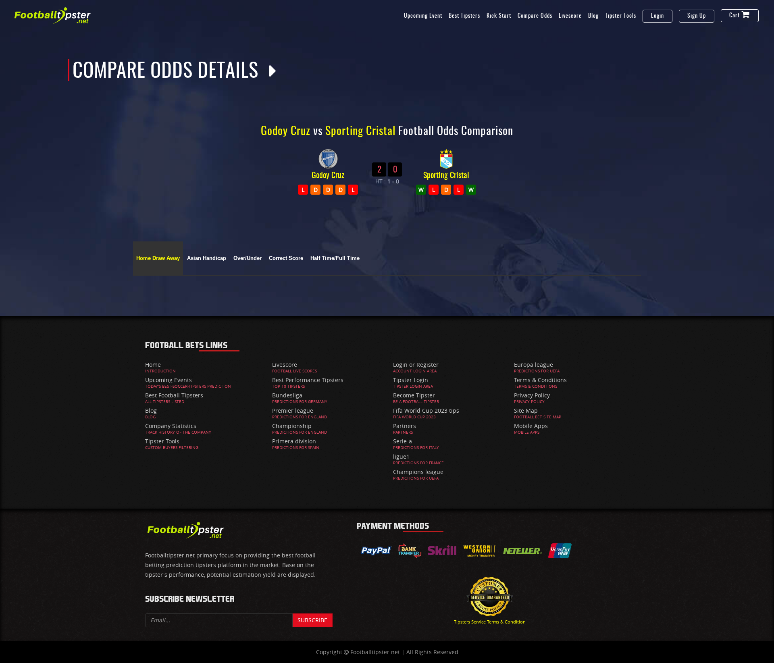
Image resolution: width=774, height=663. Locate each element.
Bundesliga (287, 395)
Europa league (533, 364)
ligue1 (401, 456)
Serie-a (402, 441)
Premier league (292, 410)
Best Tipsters (464, 16)
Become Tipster (414, 395)
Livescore (570, 16)
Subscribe (312, 620)
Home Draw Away (158, 258)
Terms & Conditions (540, 380)
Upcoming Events (168, 380)
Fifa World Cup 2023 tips (426, 410)
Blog (593, 16)
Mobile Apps (531, 426)
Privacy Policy (532, 395)
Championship (292, 426)
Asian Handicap (206, 258)
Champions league (418, 472)
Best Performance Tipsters (307, 380)
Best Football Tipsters (174, 395)
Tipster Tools (620, 16)
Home (153, 364)
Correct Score (286, 258)
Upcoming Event (423, 16)
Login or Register (416, 364)
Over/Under (247, 258)
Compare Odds (535, 16)
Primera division (294, 441)
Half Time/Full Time (335, 258)
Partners (404, 426)
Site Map (526, 410)
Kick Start (499, 16)
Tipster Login (410, 380)
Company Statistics (170, 426)
